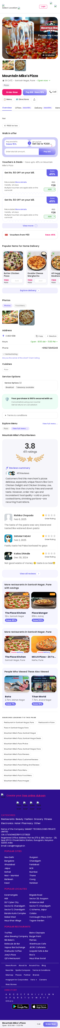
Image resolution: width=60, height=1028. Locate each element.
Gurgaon (33, 857)
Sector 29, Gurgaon (38, 898)
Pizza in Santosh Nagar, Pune (16, 728)
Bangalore (9, 861)
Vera (32, 979)
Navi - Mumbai (11, 875)
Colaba (32, 913)
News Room (11, 965)
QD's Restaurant (12, 958)
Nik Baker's (9, 940)
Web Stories (11, 984)
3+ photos (49, 55)
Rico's (32, 955)
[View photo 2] (8, 65)
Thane (32, 875)
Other (37, 823)
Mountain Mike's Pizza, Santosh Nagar (20, 733)
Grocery (38, 819)
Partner (27, 975)
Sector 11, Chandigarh (14, 909)
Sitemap (9, 975)
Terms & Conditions (41, 970)
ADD (51, 189)
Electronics (7, 823)
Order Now (12, 92)
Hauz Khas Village (12, 920)
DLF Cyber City (11, 902)
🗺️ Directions (22, 99)
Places (18, 975)
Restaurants (8, 819)
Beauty (19, 819)
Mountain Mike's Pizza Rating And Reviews (21, 765)
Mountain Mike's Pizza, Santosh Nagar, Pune (22, 749)
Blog (44, 965)
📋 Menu (7, 99)
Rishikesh (8, 879)
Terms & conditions (17, 415)
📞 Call (52, 91)
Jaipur (7, 868)
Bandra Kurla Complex (15, 913)
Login (43, 7)
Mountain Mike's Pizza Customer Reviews (21, 759)
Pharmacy (27, 823)
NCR (31, 868)
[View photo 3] (20, 65)
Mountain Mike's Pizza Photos (16, 743)
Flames (32, 940)
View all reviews (28, 573)
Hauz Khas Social (37, 958)
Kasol (6, 883)
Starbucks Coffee (13, 951)
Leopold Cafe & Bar (38, 951)
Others (9, 1001)
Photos (7, 305)
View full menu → (50, 423)
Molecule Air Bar (12, 943)
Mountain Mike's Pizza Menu (15, 770)
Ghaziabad (9, 864)
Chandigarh (35, 861)
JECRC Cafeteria (37, 947)
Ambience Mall (36, 902)
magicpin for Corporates (17, 979)
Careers (43, 979)
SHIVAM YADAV (22, 536)
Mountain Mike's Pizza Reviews (16, 754)
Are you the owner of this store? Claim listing (21, 358)
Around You (34, 965)
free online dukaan (33, 795)
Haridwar (33, 883)
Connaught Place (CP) (40, 917)
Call (38, 1024)
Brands (36, 975)
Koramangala (11, 895)
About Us (23, 965)
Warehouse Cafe (37, 943)
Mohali (7, 872)
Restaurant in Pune (46, 722)
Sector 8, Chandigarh (14, 906)
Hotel (17, 823)
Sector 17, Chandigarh (40, 906)
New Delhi (9, 857)
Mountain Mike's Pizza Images (16, 781)
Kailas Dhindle (22, 553)
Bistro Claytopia (37, 932)
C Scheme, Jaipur (38, 909)
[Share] (34, 99)
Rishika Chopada (23, 515)
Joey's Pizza (10, 955)
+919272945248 (50, 348)
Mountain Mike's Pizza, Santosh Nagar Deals (22, 738)
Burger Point (35, 936)
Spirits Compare (22, 970)
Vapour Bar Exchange (14, 947)
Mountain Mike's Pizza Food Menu (18, 775)
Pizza (6, 369)
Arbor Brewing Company (16, 936)
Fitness (48, 819)
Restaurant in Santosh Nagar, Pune (19, 722)
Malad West (10, 917)
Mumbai (33, 872)
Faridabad (34, 864)
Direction (53, 336)
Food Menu (20, 305)
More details (21, 182)
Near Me (9, 970)
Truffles (8, 932)
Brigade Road (35, 895)
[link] (13, 267)
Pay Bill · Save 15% (35, 92)
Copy (40, 336)
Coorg (32, 879)
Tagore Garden (36, 920)
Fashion (28, 819)
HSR (6, 898)
